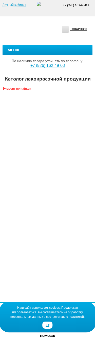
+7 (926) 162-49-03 (76, 5)
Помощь (47, 336)
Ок (47, 325)
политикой (76, 317)
